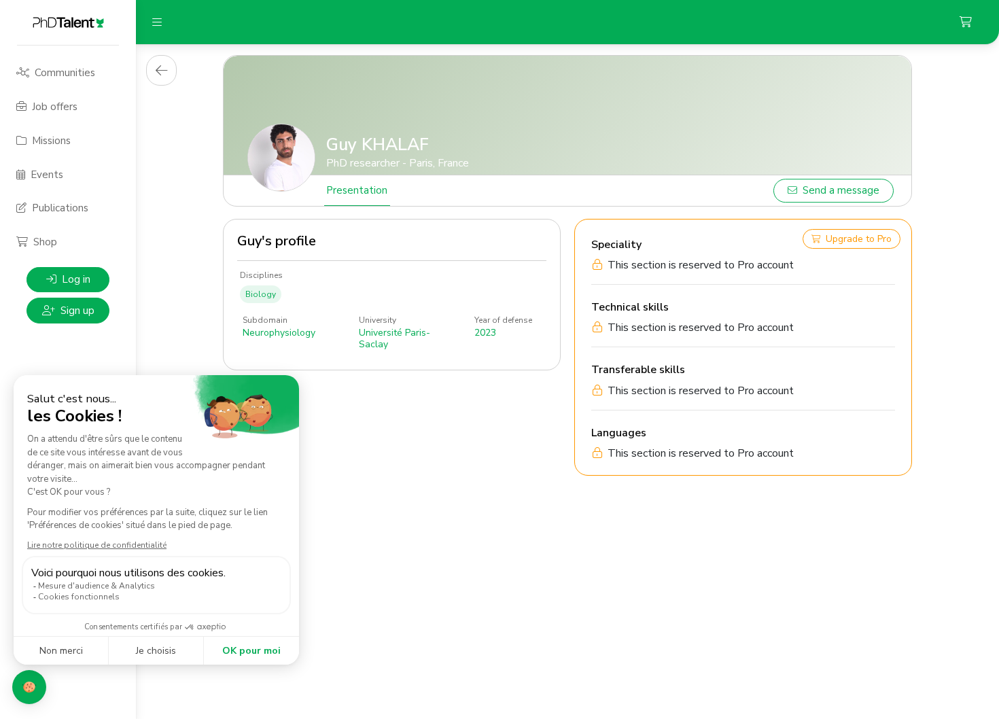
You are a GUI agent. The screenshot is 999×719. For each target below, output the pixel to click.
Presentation (356, 190)
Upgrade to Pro (859, 238)
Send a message (841, 190)
